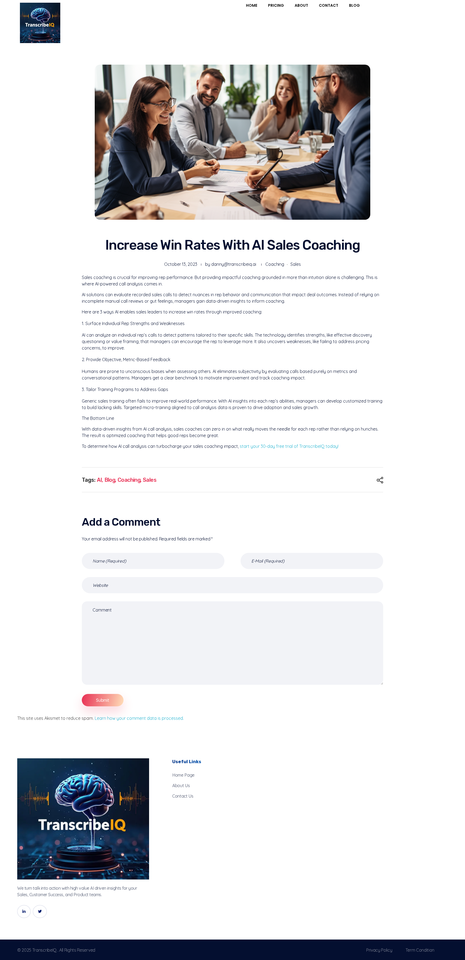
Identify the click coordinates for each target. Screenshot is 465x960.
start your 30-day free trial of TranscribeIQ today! (289, 446)
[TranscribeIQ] (83, 818)
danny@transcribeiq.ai (233, 264)
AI (99, 480)
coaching (129, 480)
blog (109, 480)
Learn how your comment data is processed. (139, 718)
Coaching (274, 264)
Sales (295, 264)
